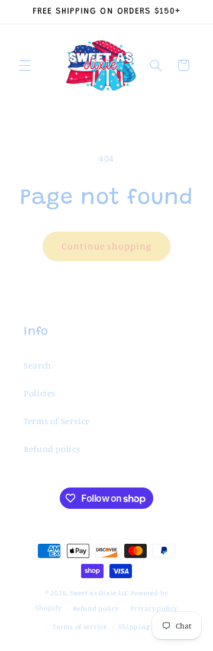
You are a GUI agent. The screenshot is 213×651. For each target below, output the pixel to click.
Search (37, 365)
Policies (40, 393)
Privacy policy (153, 608)
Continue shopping (107, 246)
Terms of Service (57, 421)
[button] (24, 65)
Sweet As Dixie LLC (99, 593)
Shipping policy (145, 627)
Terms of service (80, 627)
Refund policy (52, 449)
